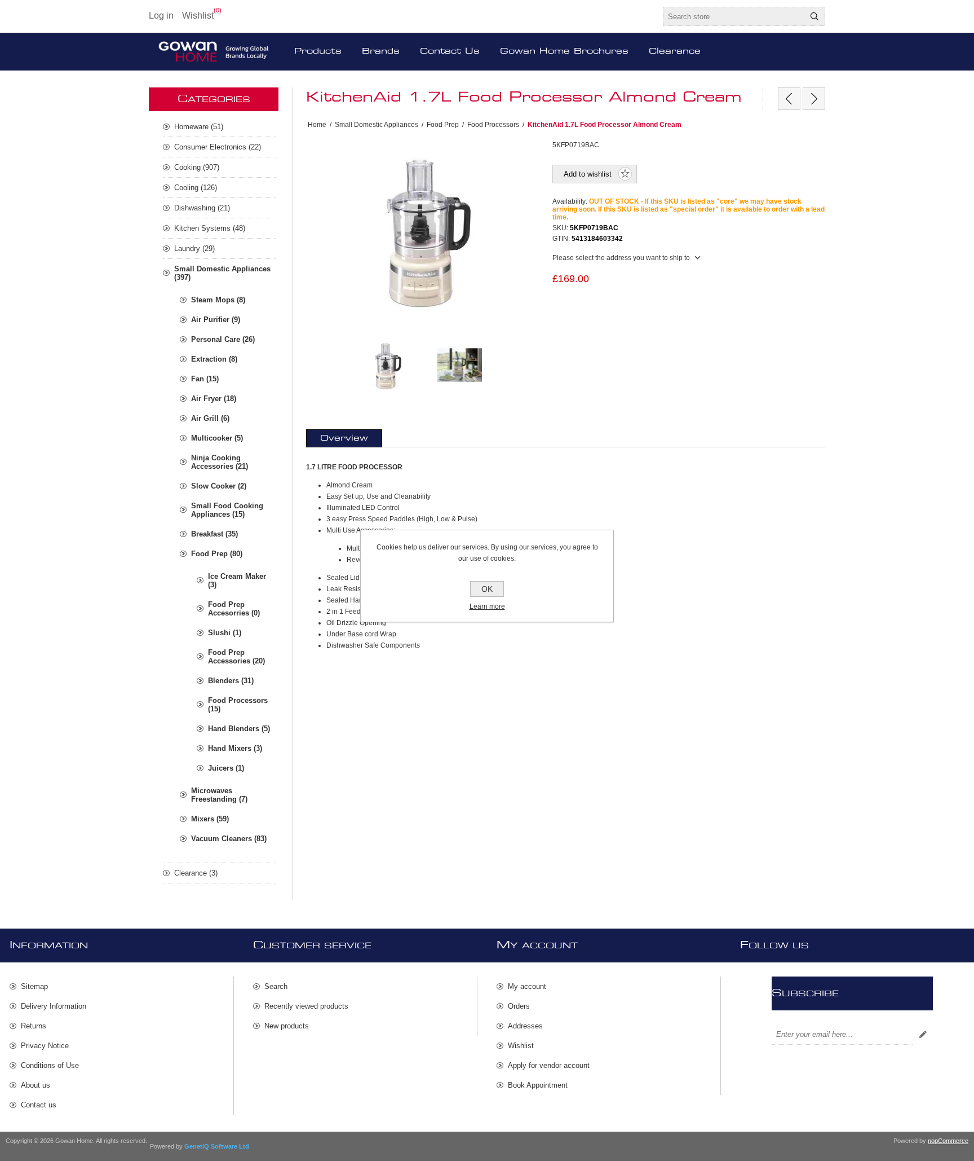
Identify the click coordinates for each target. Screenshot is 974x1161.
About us (35, 1085)
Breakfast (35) (214, 534)
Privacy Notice (45, 1045)
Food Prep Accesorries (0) (234, 608)
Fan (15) (205, 379)
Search (814, 16)
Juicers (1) (226, 768)
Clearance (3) (196, 873)
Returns (33, 1026)
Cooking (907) (196, 167)
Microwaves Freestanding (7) (219, 794)
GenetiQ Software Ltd (216, 1146)
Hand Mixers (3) (235, 748)
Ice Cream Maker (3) (237, 580)
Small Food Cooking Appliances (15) (227, 510)
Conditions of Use (50, 1065)
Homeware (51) (198, 126)
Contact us (38, 1105)
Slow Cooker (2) (218, 486)
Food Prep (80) (216, 553)
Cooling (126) (195, 187)
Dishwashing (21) (202, 208)
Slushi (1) (224, 632)
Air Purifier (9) (215, 319)
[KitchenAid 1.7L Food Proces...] (814, 98)
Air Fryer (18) (213, 398)
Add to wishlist (588, 174)
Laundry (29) (194, 248)
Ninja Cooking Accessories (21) (219, 462)
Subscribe (923, 1034)
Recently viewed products (306, 1006)
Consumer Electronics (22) (217, 147)
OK (487, 588)
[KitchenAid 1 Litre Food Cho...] (789, 98)
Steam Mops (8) (218, 300)
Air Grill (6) (210, 418)
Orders (519, 1006)
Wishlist (521, 1045)
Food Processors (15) (238, 704)
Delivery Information (53, 1006)
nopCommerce (948, 1140)
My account (527, 986)
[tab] (344, 438)
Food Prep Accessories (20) (236, 656)
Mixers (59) (210, 819)
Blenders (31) (231, 680)
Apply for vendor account (549, 1065)
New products (286, 1026)
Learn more (487, 606)
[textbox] (733, 16)
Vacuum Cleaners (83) (229, 838)
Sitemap (34, 986)
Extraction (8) (214, 359)
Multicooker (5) (217, 438)
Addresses (525, 1026)
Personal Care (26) (223, 339)
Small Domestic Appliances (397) (222, 273)
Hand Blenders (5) (239, 728)
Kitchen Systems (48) (209, 228)
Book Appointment (538, 1085)
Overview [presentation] (344, 438)
